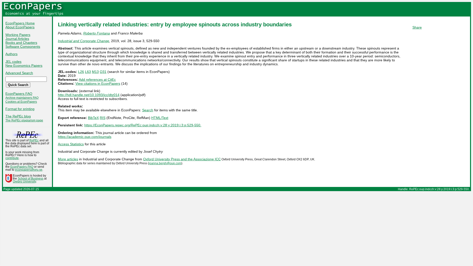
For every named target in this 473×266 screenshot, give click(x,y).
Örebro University (24, 181)
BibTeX (93, 118)
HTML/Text (159, 118)
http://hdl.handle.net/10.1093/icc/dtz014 (88, 95)
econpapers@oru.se (28, 169)
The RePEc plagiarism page (24, 120)
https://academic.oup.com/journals (84, 137)
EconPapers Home (20, 23)
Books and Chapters (21, 43)
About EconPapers (19, 27)
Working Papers (17, 35)
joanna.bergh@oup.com (165, 163)
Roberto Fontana (96, 33)
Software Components (22, 47)
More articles (68, 159)
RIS (102, 118)
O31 (103, 72)
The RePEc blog (18, 116)
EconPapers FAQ (18, 94)
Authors (11, 54)
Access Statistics (71, 144)
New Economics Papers (23, 65)
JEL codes (13, 62)
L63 (88, 72)
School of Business (30, 178)
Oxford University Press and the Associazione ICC (182, 159)
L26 (81, 72)
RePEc (34, 140)
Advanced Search (19, 73)
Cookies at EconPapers (21, 101)
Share (417, 27)
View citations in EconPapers (97, 83)
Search (147, 110)
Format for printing (19, 109)
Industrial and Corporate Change (83, 41)
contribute (12, 158)
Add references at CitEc (97, 80)
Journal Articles (17, 39)
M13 (95, 72)
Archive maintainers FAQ (21, 97)
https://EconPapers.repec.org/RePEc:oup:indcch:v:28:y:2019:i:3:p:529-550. (142, 125)
